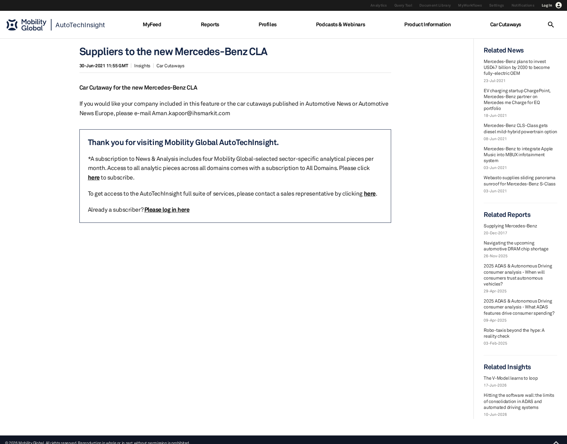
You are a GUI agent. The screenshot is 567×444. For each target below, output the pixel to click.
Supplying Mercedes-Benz (510, 225)
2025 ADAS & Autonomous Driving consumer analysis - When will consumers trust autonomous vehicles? (518, 274)
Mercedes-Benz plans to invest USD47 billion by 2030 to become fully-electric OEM (517, 67)
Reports (210, 24)
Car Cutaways (505, 24)
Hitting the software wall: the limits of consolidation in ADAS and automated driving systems (519, 401)
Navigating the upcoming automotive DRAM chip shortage (516, 245)
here (94, 177)
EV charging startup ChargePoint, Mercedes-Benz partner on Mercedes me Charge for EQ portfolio (517, 99)
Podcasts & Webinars (340, 24)
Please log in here (167, 209)
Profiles (268, 24)
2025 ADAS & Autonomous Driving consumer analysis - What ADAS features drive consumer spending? (519, 306)
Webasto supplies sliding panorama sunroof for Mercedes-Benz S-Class (520, 180)
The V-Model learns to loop (511, 378)
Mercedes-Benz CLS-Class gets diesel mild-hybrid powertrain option (520, 128)
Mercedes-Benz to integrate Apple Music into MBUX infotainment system (518, 154)
